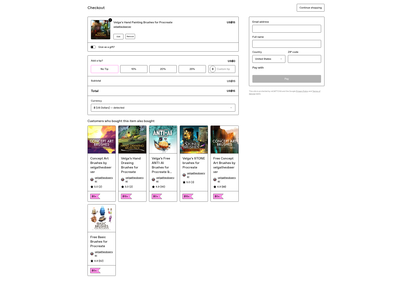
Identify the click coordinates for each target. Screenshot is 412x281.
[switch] (93, 47)
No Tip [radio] (104, 68)
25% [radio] (192, 68)
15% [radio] (133, 68)
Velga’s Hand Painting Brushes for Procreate (143, 22)
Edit (118, 36)
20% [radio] (163, 68)
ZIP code (293, 51)
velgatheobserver (122, 26)
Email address (260, 21)
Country (257, 51)
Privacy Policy (302, 91)
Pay (287, 78)
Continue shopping (311, 7)
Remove (130, 36)
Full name (258, 36)
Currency (96, 100)
